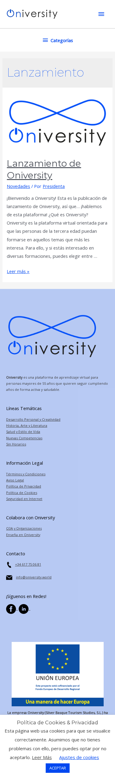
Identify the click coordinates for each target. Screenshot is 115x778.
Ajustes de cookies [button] (79, 757)
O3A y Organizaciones (24, 528)
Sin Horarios (16, 444)
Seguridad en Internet (24, 498)
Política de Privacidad (23, 486)
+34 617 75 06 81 (28, 564)
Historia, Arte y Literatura (26, 425)
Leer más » (18, 271)
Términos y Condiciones (25, 474)
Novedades (18, 186)
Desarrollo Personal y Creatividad (33, 419)
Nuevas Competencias (24, 438)
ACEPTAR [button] (57, 768)
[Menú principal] (101, 14)
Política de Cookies (21, 492)
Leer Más (42, 757)
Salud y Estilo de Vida (23, 431)
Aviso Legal (15, 480)
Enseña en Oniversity (23, 534)
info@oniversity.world (34, 577)
